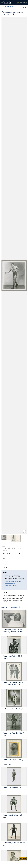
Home (2, 6)
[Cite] (20, 554)
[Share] (16, 554)
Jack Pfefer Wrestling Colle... (11, 6)
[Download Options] (23, 554)
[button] (14, 275)
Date (3, 558)
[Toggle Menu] (23, 7)
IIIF (5, 575)
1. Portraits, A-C (14, 607)
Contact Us (5, 592)
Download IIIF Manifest (11, 585)
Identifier (4, 565)
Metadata (5, 572)
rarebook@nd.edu (17, 601)
